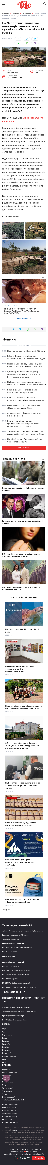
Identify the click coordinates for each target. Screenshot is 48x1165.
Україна (5, 1029)
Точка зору (7, 1094)
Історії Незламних (9, 1073)
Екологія (5, 1041)
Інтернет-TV (7, 1119)
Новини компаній (9, 1056)
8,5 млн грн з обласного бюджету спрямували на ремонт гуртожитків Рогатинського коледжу (22, 745)
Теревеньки (7, 1091)
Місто (4, 1062)
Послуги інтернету (9, 1116)
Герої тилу (6, 1069)
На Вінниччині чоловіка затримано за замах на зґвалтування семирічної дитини (22, 785)
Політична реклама (9, 1110)
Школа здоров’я (9, 1097)
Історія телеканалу (10, 1104)
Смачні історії (7, 1088)
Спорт (4, 1059)
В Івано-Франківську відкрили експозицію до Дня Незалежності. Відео (19, 669)
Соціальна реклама (9, 1113)
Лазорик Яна (12, 71)
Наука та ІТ (6, 1053)
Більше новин (24, 447)
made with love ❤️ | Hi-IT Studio (24, 1151)
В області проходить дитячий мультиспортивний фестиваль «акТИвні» (19, 862)
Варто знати (7, 1035)
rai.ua (15, 1130)
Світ (3, 1032)
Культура (6, 1050)
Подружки (6, 1085)
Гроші (4, 1038)
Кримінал (9, 62)
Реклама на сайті (9, 1107)
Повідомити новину (10, 1123)
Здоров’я (6, 1044)
